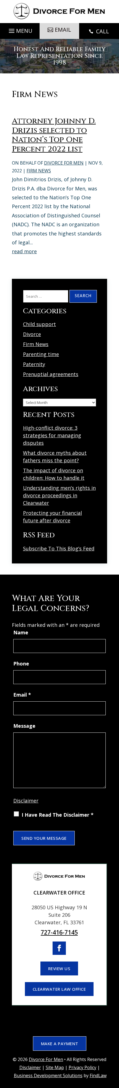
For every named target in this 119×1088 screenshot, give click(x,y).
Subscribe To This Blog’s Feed (58, 548)
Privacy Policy (82, 1067)
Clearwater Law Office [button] (59, 989)
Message (24, 725)
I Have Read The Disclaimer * (58, 814)
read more (24, 251)
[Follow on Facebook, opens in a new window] (59, 948)
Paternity (34, 364)
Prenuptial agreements (50, 374)
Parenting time (41, 354)
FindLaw (98, 1075)
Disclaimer (25, 800)
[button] (19, 29)
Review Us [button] (59, 968)
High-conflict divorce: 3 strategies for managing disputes (52, 435)
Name (20, 632)
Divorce (32, 334)
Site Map (55, 1067)
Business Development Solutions (48, 1075)
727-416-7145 (59, 932)
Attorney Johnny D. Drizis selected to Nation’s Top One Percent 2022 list (54, 135)
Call (99, 31)
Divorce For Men (64, 163)
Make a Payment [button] (59, 1043)
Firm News (39, 171)
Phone (21, 663)
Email (22, 694)
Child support (39, 324)
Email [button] (63, 29)
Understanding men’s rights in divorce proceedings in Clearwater (59, 495)
